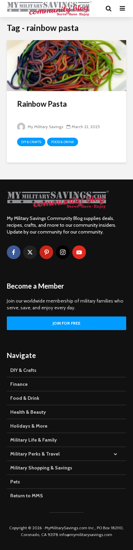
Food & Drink (62, 142)
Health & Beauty (28, 412)
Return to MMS (26, 496)
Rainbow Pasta (42, 103)
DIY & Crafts (31, 142)
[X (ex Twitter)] (30, 252)
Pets (15, 482)
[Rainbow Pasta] (66, 65)
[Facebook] (13, 252)
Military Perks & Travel (35, 454)
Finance (19, 384)
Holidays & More (28, 426)
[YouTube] (79, 252)
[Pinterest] (46, 252)
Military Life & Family (33, 440)
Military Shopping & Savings (41, 468)
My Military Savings (45, 126)
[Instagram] (63, 252)
